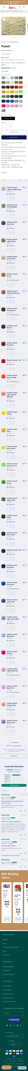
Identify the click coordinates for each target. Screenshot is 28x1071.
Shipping (11, 59)
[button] (4, 7)
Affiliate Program (8, 966)
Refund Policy (7, 990)
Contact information (15, 1066)
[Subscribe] (23, 1014)
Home (2, 10)
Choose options (7, 919)
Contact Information (9, 1001)
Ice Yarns (13, 1059)
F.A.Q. (5, 951)
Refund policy (21, 1061)
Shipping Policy (8, 994)
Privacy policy (12, 1061)
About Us (6, 939)
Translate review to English (11, 855)
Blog (4, 943)
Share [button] (5, 172)
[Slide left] (10, 38)
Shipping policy (20, 1063)
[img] (5, 794)
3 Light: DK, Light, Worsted (11, 10)
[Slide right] (17, 38)
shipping (22, 749)
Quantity (3, 122)
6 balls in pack (8, 118)
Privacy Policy (7, 986)
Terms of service (10, 1063)
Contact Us (6, 955)
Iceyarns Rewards (8, 974)
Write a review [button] (14, 785)
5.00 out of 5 (18, 769)
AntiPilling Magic (17, 896)
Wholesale (6, 970)
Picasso (5, 890)
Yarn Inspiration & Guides (11, 947)
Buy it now (14, 137)
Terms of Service (8, 997)
